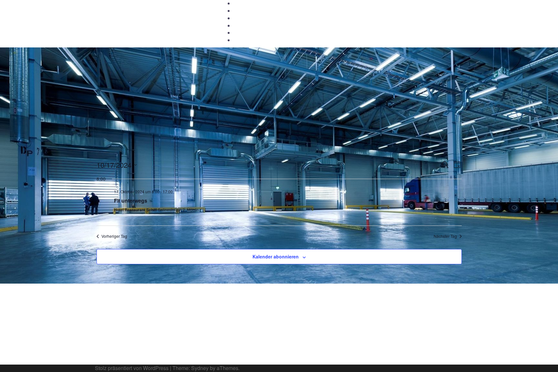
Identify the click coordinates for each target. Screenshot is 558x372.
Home (240, 3)
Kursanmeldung (250, 40)
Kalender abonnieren (276, 256)
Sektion (241, 11)
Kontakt (241, 26)
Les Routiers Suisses (143, 12)
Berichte (242, 33)
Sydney (200, 368)
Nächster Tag (445, 236)
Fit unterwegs (130, 200)
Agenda (242, 18)
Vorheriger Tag (114, 236)
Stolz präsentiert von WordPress (132, 368)
